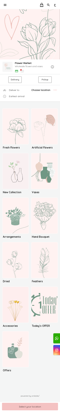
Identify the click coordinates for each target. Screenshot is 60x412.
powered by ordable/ (30, 396)
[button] (30, 67)
